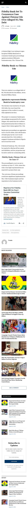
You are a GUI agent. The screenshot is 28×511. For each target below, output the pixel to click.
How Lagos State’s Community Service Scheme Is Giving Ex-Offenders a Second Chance (13, 271)
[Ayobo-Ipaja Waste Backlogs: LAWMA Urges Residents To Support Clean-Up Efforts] (14, 303)
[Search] (25, 2)
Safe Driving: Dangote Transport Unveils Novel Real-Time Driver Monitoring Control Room (13, 380)
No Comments (6, 28)
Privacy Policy (17, 467)
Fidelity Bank (5, 232)
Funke (7, 26)
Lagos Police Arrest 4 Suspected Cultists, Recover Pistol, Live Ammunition (17, 422)
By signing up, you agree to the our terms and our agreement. (14, 467)
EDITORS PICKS (7, 396)
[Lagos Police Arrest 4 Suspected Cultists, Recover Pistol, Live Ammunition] (4, 422)
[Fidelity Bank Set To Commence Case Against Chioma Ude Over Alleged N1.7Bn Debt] (14, 39)
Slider (18, 26)
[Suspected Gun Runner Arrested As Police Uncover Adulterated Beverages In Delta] (14, 283)
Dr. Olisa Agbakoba (15, 230)
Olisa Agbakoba (15, 232)
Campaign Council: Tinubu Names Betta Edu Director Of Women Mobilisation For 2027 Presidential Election (13, 336)
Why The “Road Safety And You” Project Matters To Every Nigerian (13, 358)
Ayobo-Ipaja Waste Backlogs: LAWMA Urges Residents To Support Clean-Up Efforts (12, 314)
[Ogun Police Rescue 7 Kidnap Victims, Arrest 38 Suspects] (4, 432)
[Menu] (3, 2)
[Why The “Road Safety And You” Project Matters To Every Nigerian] (14, 348)
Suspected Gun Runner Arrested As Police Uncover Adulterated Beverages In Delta (14, 292)
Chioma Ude (5, 230)
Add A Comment (14, 388)
